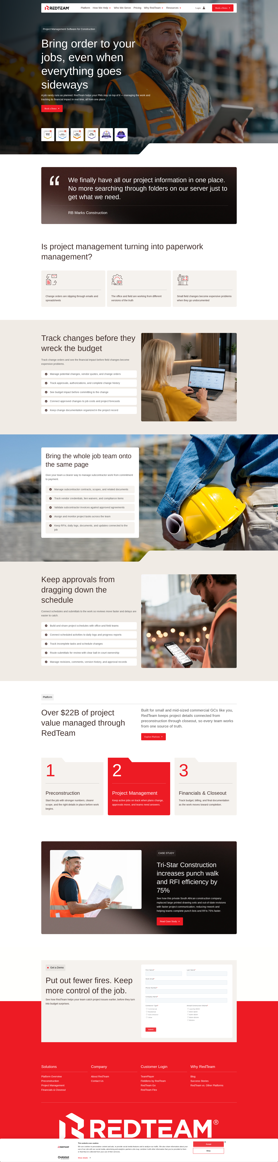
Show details (83, 1158)
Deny (208, 1151)
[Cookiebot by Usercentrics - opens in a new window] (63, 1157)
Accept (208, 1144)
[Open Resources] (180, 8)
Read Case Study (168, 921)
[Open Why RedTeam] (162, 8)
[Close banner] (225, 1142)
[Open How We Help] (110, 8)
